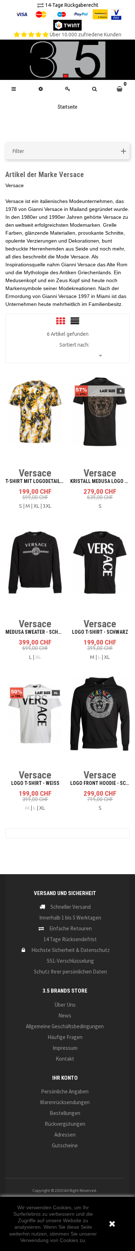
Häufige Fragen (65, 1037)
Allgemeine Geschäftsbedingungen (65, 1026)
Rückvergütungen (65, 1123)
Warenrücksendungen (65, 1102)
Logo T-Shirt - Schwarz (100, 632)
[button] (94, 89)
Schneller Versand (70, 906)
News (64, 1015)
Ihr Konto (65, 1078)
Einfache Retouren (70, 928)
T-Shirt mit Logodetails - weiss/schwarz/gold (61, 481)
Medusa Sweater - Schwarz (38, 632)
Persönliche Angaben (65, 1091)
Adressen (65, 1134)
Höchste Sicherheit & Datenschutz (70, 950)
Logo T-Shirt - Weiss (35, 783)
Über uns (65, 1004)
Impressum (65, 1047)
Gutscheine (65, 1145)
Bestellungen (65, 1113)
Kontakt (65, 1058)
